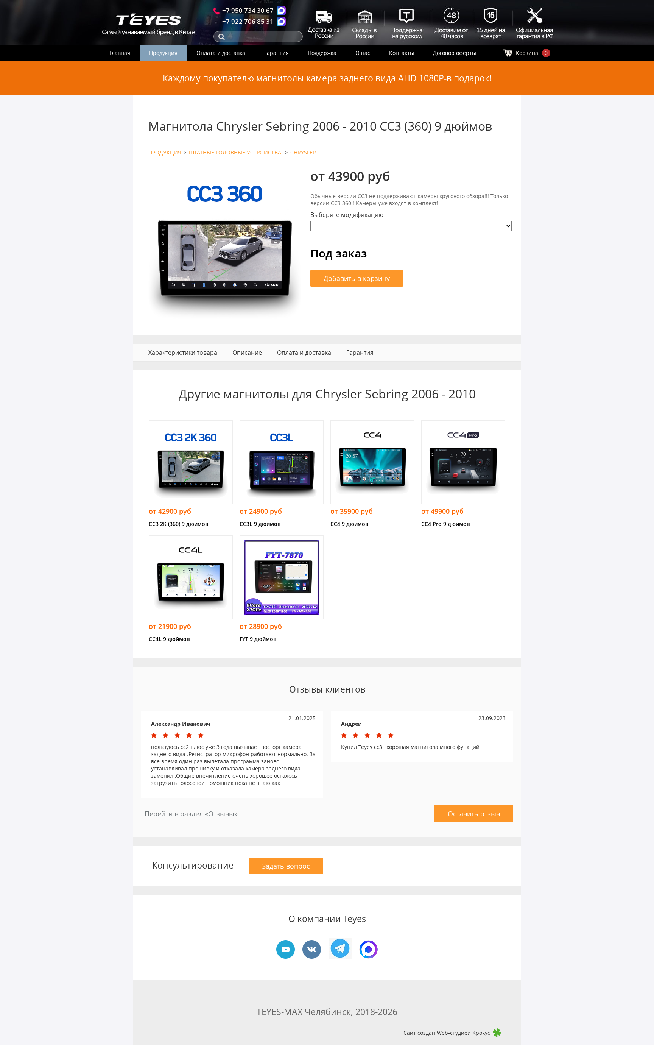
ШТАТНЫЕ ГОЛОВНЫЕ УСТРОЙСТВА (236, 152)
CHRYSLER (303, 152)
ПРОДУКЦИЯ (164, 152)
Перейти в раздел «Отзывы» (191, 813)
